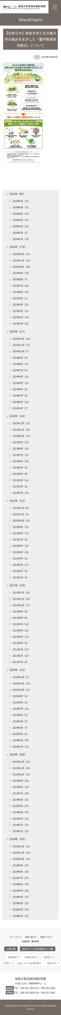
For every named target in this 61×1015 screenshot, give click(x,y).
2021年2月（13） (21, 655)
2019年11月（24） (22, 768)
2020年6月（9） (21, 714)
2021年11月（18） (22, 598)
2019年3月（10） (21, 818)
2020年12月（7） (21, 677)
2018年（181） (18, 839)
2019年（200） (18, 754)
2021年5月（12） (21, 636)
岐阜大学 (51, 963)
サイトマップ (15, 937)
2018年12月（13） (22, 846)
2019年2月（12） (21, 824)
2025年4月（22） (21, 304)
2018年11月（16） (22, 852)
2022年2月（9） (21, 570)
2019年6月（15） (21, 799)
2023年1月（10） (21, 492)
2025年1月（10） (21, 323)
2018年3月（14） (21, 903)
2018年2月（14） (21, 909)
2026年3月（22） (21, 226)
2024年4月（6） (21, 389)
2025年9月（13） (21, 272)
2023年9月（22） (21, 442)
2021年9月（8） (21, 611)
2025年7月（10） (21, 285)
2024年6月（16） (21, 376)
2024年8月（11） (21, 363)
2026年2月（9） (21, 232)
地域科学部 (30, 957)
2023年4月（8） (21, 473)
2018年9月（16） (21, 865)
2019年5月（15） (21, 805)
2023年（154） (18, 416)
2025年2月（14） (21, 317)
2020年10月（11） (22, 689)
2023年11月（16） (22, 429)
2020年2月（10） (21, 740)
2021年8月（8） (21, 617)
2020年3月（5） (21, 733)
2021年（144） (18, 585)
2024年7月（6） (21, 370)
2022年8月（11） (21, 533)
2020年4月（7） (21, 727)
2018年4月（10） (21, 896)
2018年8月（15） (21, 871)
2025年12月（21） (22, 253)
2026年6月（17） (21, 207)
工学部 (6, 963)
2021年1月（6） (21, 661)
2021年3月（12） (21, 649)
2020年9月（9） (21, 696)
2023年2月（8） (21, 486)
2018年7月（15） (21, 877)
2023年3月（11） (21, 480)
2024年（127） (18, 331)
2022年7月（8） (21, 539)
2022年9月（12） (21, 526)
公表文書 (11, 948)
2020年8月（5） (21, 702)
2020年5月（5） (21, 721)
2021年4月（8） (21, 642)
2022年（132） (18, 500)
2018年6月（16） (21, 884)
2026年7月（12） (21, 200)
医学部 (47, 957)
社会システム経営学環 (28, 963)
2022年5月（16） (21, 552)
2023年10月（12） (22, 435)
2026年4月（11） (21, 219)
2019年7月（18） (21, 793)
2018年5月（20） (21, 890)
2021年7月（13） (21, 624)
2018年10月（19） (22, 858)
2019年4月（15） (21, 812)
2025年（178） (18, 247)
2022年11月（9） (21, 514)
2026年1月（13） (21, 238)
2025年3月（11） (21, 310)
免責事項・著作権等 (30, 941)
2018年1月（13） (21, 915)
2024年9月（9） (21, 357)
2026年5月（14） (21, 213)
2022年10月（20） (22, 520)
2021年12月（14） (22, 592)
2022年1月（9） (21, 577)
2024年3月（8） (21, 395)
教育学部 (12, 957)
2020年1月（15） (21, 746)
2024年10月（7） (21, 351)
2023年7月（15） (21, 454)
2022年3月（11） (21, 564)
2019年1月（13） (21, 831)
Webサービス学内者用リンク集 (37, 948)
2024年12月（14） (22, 338)
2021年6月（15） (21, 630)
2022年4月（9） (21, 558)
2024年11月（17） (22, 344)
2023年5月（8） (21, 467)
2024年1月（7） (21, 408)
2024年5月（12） (21, 382)
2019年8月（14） (21, 786)
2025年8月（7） (21, 279)
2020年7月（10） (21, 708)
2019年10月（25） (22, 774)
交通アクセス (45, 937)
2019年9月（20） (21, 780)
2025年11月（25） (22, 260)
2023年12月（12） (22, 423)
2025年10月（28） (22, 266)
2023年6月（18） (21, 461)
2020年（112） (18, 670)
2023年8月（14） (21, 448)
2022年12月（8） (21, 507)
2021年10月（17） (22, 605)
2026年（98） (17, 194)
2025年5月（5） (21, 298)
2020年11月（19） (22, 683)
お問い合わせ (30, 937)
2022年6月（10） (21, 545)
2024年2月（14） (21, 401)
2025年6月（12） (21, 291)
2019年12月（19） (22, 761)
